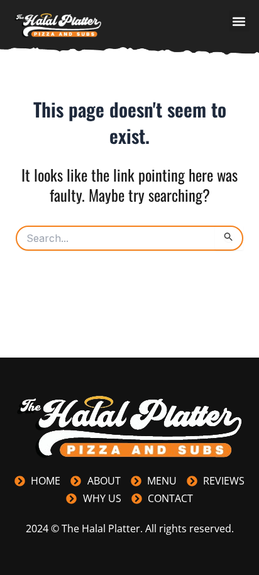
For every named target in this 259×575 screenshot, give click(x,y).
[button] (239, 21)
